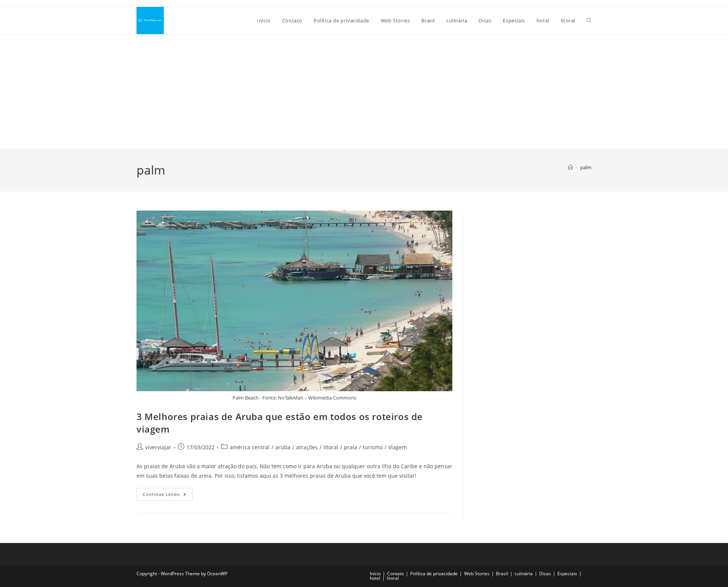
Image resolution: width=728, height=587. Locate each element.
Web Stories (477, 573)
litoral (330, 447)
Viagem (397, 447)
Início (375, 573)
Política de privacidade (434, 573)
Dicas (545, 573)
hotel (375, 578)
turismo (373, 447)
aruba (282, 447)
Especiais (567, 573)
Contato (395, 573)
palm (586, 167)
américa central (250, 447)
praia (350, 447)
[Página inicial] (570, 167)
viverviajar (158, 447)
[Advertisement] (364, 92)
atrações (307, 447)
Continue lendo (168, 496)
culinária (524, 573)
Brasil (502, 573)
